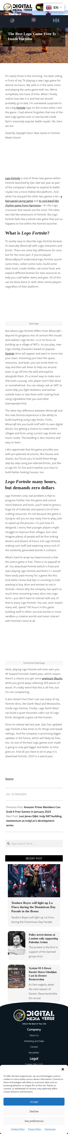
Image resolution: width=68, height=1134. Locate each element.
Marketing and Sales (34, 1041)
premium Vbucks (52, 678)
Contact (34, 1047)
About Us (34, 1035)
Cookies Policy (18, 1129)
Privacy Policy (34, 1129)
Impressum (50, 1129)
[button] (63, 1069)
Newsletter (34, 1052)
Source (9, 778)
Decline (34, 1111)
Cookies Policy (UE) (34, 1064)
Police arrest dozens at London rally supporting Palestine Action (43, 938)
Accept (34, 1101)
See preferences (34, 1121)
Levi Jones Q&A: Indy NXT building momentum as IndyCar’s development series (34, 820)
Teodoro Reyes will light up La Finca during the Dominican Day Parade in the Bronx (33, 907)
